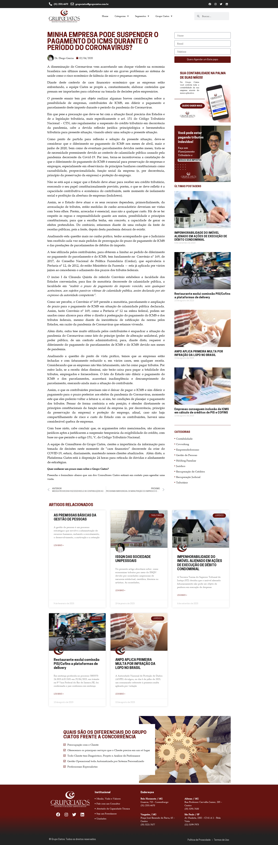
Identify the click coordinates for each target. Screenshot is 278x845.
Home (105, 16)
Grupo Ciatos (162, 16)
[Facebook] (209, 4)
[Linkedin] (226, 4)
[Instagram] (215, 4)
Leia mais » (59, 546)
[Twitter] (221, 4)
